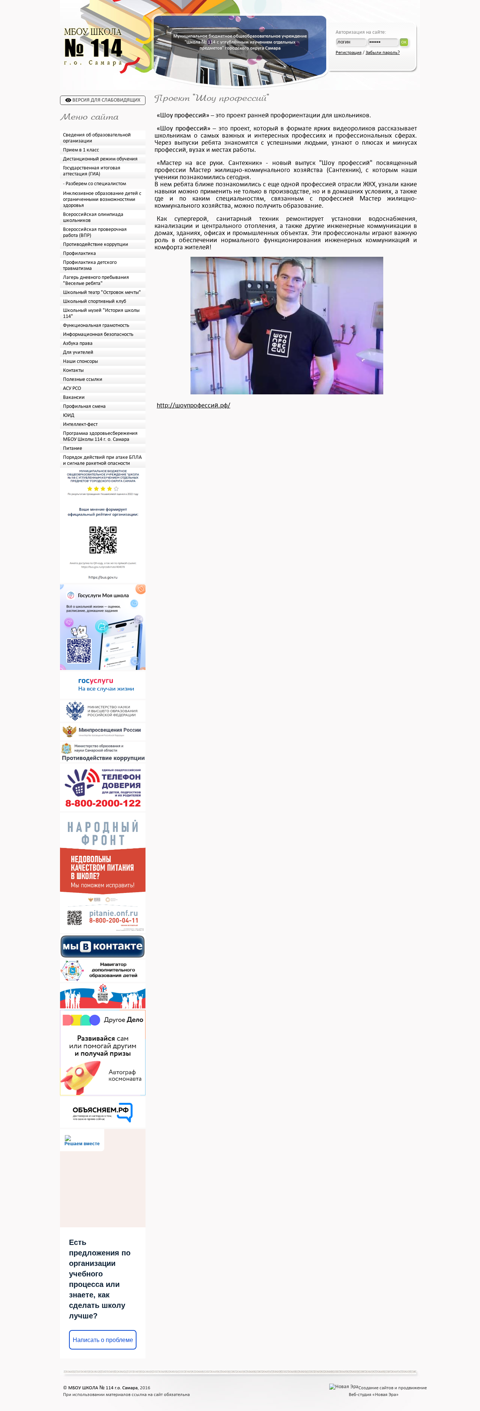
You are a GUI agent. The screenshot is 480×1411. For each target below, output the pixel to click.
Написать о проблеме (103, 1340)
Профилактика (79, 253)
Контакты (73, 370)
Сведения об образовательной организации (97, 138)
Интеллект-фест (80, 424)
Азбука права (78, 343)
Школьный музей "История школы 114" (101, 313)
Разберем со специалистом (96, 183)
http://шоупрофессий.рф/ (193, 405)
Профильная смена (84, 406)
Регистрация (349, 52)
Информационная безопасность (98, 334)
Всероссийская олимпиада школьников (93, 217)
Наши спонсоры (80, 361)
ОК (403, 42)
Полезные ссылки (82, 379)
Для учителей (78, 352)
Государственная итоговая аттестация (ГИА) (91, 171)
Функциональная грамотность (96, 325)
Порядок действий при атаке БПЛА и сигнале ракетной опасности (102, 460)
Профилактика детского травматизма (90, 265)
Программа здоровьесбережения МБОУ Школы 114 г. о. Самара (100, 436)
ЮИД (68, 415)
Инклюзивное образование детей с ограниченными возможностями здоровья (102, 199)
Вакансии (74, 397)
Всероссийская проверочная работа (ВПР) (95, 232)
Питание (72, 448)
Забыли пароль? (383, 52)
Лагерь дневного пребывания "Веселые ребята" (96, 280)
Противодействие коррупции (95, 244)
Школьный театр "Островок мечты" (102, 292)
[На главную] (93, 66)
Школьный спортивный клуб (94, 301)
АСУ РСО (72, 388)
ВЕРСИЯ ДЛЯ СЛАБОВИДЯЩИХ (105, 100)
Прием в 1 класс (81, 150)
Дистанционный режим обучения (100, 159)
